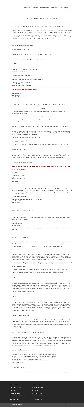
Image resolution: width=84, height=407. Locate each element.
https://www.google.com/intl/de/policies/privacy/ (25, 291)
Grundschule (27, 7)
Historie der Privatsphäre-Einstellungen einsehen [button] (51, 246)
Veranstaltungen (64, 7)
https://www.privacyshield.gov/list (40, 288)
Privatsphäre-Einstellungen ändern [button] (19, 246)
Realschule (35, 7)
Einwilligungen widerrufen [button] (33, 246)
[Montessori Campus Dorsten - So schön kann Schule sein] (14, 7)
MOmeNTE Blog (54, 7)
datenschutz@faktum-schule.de (19, 96)
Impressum (63, 404)
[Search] (69, 7)
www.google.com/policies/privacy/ (19, 327)
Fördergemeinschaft (45, 7)
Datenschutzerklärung (70, 404)
